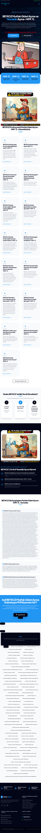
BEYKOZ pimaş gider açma (28, 692)
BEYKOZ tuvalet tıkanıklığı (13, 741)
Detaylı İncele (6, 161)
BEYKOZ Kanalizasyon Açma (6, 815)
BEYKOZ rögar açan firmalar (14, 718)
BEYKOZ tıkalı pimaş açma (31, 681)
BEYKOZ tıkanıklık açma (28, 704)
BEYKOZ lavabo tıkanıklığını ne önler (13, 681)
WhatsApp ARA (27, 35)
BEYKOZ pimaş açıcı (32, 695)
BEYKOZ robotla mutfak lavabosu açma (13, 724)
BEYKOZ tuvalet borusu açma (15, 744)
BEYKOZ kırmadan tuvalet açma (12, 756)
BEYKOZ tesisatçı (29, 649)
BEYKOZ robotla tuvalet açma (12, 753)
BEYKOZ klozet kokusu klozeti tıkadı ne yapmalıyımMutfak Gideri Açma (21, 776)
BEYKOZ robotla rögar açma (27, 715)
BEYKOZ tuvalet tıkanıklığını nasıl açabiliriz (21, 750)
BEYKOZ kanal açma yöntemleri (31, 707)
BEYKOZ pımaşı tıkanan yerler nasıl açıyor (29, 684)
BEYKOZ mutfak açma (29, 718)
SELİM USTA (14, 35)
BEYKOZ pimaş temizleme (12, 770)
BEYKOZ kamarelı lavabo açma (10, 678)
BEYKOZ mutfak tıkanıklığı (31, 724)
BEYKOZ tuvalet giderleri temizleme (29, 767)
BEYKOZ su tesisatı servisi (14, 655)
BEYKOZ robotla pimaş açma (10, 684)
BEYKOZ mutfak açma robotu (12, 733)
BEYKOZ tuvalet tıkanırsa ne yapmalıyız (29, 747)
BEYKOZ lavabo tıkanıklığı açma (28, 658)
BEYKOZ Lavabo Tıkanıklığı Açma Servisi (29, 803)
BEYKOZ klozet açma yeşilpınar (28, 770)
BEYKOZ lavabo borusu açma (32, 669)
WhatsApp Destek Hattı (28, 819)
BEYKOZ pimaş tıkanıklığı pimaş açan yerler (13, 689)
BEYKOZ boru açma (29, 744)
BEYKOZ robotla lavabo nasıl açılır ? (29, 675)
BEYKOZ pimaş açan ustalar (32, 689)
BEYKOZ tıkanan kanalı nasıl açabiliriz (12, 707)
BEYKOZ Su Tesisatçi (4, 819)
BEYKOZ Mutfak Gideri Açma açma (12, 721)
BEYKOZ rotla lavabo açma (11, 675)
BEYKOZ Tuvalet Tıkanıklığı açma (28, 805)
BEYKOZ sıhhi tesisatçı (12, 658)
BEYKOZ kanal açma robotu (29, 710)
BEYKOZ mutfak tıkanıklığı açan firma (21, 727)
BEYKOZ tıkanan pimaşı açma (15, 701)
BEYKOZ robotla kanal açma (13, 710)
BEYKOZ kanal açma (29, 701)
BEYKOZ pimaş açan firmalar (29, 698)
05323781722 (21, 614)
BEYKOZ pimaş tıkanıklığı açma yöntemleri (15, 695)
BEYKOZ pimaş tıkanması (14, 692)
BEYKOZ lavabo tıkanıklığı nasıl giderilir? (21, 666)
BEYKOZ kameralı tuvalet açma (29, 753)
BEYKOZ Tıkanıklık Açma (27, 802)
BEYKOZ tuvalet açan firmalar (11, 767)
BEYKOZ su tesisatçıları (29, 652)
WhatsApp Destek (37, 0)
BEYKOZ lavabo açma (31, 646)
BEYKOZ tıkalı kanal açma (14, 704)
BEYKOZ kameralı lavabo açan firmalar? (29, 678)
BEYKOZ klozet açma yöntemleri (21, 773)
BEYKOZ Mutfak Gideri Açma (14, 652)
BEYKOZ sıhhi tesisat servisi (15, 649)
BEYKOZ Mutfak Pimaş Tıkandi (6, 821)
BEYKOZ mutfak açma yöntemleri (29, 733)
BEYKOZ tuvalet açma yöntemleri (21, 759)
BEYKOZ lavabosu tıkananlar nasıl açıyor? (12, 669)
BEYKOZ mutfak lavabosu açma (30, 721)
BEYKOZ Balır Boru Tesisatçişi (6, 817)
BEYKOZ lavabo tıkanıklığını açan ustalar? (28, 672)
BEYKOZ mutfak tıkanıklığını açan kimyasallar (21, 730)
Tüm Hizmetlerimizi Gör (20, 381)
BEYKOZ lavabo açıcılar (9, 672)
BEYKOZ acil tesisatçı (28, 655)
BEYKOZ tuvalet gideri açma (17, 646)
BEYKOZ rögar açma (12, 715)
